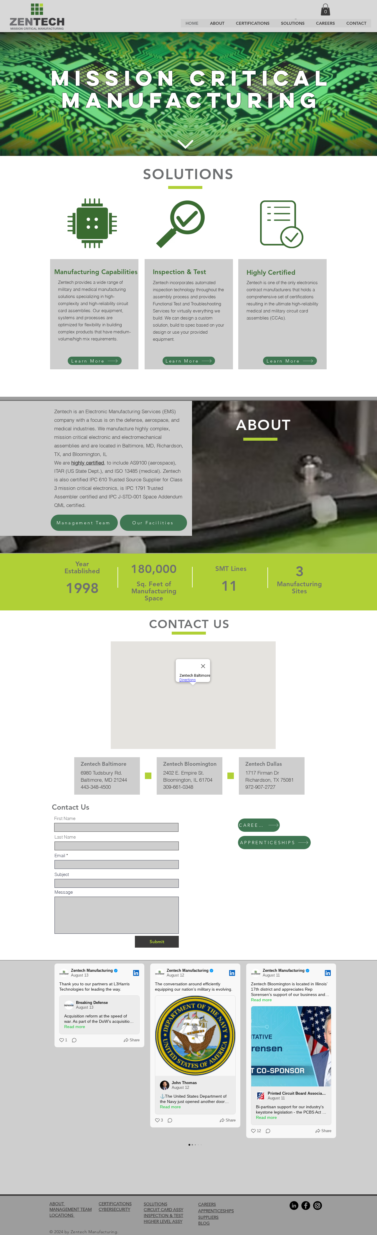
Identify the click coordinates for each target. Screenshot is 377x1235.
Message (63, 892)
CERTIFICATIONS (115, 1203)
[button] (325, 10)
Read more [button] (74, 1026)
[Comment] (72, 1040)
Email (59, 855)
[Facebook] (305, 1205)
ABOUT (57, 1203)
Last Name (65, 837)
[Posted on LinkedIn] (136, 973)
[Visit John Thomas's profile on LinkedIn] (164, 1085)
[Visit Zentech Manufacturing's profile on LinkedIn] (64, 973)
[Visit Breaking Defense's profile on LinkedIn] (69, 1005)
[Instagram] (317, 1205)
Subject (61, 874)
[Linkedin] (294, 1205)
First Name (64, 818)
